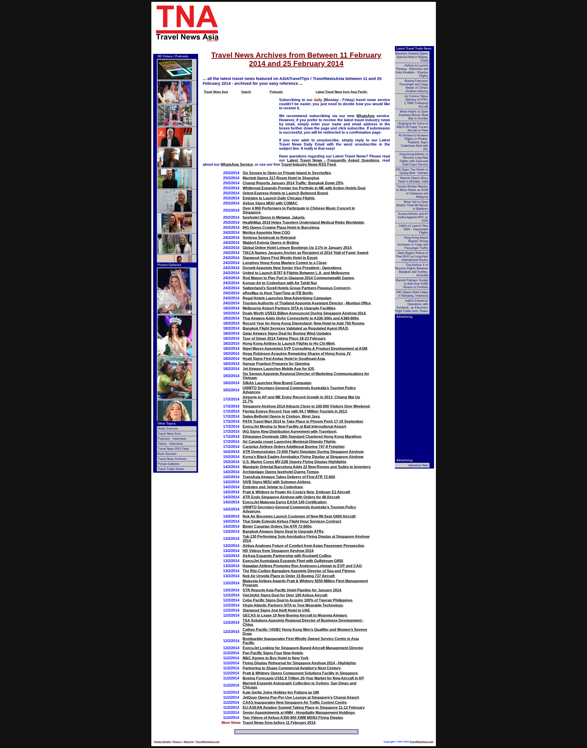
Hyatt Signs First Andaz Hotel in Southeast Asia (284, 359)
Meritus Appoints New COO (266, 233)
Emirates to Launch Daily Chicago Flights (279, 198)
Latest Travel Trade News (413, 48)
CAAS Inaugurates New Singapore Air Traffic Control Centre (295, 702)
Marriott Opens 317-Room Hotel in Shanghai (281, 178)
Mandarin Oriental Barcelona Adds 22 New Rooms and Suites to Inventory (306, 467)
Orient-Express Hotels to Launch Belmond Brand (285, 193)
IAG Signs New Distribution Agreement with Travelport (289, 431)
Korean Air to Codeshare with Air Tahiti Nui (280, 283)
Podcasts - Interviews (172, 438)
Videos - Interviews (170, 443)
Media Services (168, 428)
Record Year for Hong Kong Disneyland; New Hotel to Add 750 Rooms (303, 323)
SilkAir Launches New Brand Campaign (277, 383)
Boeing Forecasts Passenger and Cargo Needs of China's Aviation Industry (413, 86)
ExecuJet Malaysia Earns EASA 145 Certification (285, 502)
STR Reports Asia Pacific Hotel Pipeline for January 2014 (292, 590)
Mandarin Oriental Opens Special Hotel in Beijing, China (411, 57)
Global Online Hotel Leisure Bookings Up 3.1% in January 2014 (297, 248)
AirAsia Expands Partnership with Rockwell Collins (287, 556)
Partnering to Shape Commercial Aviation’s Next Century (292, 668)
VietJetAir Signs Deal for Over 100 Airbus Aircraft (285, 595)
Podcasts (276, 92)
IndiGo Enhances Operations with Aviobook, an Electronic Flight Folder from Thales (411, 306)
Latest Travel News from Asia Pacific (341, 92)
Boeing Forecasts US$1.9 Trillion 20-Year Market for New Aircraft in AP (303, 678)
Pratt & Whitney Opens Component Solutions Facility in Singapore (300, 673)
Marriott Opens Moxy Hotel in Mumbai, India (413, 179)
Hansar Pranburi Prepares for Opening (276, 364)
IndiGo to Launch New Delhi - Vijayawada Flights (413, 229)
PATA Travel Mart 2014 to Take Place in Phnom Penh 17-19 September (303, 421)
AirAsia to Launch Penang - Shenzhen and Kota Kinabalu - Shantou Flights (412, 70)
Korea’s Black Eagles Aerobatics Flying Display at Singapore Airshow (303, 457)
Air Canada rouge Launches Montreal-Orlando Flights (289, 442)
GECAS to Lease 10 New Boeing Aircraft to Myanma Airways (295, 615)
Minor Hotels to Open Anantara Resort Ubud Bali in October (413, 115)
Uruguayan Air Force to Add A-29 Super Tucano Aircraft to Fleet (412, 127)
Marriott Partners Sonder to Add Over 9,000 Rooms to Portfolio (412, 284)
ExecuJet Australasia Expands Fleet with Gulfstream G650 (293, 561)
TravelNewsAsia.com (207, 741)
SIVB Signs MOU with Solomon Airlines (276, 482)
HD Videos (165, 56)
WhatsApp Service (237, 164)
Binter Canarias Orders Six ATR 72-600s (277, 526)
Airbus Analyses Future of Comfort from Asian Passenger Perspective (303, 546)
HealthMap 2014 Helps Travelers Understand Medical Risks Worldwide (303, 222)
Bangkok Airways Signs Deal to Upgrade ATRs (283, 531)
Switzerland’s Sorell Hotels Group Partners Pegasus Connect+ (297, 288)
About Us (189, 741)
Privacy (177, 741)
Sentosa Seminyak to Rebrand (269, 238)
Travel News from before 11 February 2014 (279, 723)
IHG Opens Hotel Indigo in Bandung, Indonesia (412, 293)
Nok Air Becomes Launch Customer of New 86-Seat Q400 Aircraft (299, 516)
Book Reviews (167, 453)
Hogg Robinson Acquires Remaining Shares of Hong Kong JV (297, 354)
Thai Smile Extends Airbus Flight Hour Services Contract (292, 521)
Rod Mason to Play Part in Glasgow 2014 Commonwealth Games (298, 278)
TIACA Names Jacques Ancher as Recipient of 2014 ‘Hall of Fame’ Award (305, 253)
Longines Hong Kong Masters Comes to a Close (285, 263)
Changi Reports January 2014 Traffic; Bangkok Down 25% (293, 183)
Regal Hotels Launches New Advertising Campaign (287, 298)
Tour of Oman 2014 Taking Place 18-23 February (284, 338)
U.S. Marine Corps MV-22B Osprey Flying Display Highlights (294, 462)
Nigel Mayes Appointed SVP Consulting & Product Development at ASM (305, 349)
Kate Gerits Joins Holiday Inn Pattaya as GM (281, 692)
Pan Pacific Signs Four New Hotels (273, 653)
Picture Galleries (169, 265)
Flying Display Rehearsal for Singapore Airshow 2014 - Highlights (299, 663)
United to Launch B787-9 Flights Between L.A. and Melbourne (296, 273)
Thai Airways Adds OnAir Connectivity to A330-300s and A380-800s (301, 318)
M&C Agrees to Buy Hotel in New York (275, 658)
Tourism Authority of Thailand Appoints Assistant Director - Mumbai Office (307, 303)
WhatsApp (365, 116)
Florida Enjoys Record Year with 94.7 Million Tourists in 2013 (295, 411)
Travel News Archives (172, 459)
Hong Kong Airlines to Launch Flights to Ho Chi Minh (289, 343)
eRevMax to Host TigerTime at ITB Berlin (278, 293)
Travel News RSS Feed (173, 448)
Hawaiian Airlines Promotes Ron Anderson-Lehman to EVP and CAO (302, 566)
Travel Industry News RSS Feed (308, 164)
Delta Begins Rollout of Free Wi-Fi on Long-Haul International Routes (412, 256)
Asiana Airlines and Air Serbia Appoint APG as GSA (413, 217)
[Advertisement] (335, 23)
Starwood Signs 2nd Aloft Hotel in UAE (276, 610)
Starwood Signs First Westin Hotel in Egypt (280, 258)
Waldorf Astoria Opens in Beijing (271, 243)
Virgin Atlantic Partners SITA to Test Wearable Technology (293, 605)
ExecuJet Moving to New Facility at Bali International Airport (294, 426)
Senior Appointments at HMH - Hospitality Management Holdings (299, 713)
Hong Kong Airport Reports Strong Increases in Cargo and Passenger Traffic (412, 243)
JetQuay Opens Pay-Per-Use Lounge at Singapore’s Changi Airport (301, 697)
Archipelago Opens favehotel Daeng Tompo (281, 472)
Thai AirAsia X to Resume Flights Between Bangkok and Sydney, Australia (411, 270)
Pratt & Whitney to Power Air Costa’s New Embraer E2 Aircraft (296, 492)
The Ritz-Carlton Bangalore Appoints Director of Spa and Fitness (299, 571)
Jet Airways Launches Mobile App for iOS (278, 369)
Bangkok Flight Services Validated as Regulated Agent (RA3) (295, 328)
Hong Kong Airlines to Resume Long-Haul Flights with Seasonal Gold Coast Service (413, 159)
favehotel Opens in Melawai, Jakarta (274, 217)
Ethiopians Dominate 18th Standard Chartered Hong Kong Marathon (302, 437)
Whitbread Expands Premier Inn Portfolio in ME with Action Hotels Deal (304, 188)
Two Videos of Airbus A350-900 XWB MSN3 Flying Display (293, 718)
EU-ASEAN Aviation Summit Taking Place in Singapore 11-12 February (303, 707)
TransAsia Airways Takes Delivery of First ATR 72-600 (289, 477)
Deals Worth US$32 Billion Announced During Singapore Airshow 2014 (304, 313)
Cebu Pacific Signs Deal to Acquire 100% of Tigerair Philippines (297, 600)
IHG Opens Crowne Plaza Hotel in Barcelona (281, 227)
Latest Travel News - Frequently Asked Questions (333, 160)
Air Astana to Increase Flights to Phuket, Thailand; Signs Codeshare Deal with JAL (413, 142)
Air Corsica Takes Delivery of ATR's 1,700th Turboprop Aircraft (416, 101)
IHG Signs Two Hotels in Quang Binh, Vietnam (412, 171)
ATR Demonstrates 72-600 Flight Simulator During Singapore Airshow (303, 452)
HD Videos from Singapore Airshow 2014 (278, 551)
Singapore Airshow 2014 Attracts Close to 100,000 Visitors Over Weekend (306, 406)
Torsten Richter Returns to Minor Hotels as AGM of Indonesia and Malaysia (412, 192)
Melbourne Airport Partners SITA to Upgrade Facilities (289, 308)
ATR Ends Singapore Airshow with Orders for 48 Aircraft (291, 497)
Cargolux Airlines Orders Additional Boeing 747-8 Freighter (293, 447)
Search (246, 92)
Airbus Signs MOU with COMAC (270, 203)
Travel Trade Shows (171, 469)
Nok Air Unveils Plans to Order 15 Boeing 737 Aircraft (289, 576)
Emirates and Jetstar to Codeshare (273, 487)
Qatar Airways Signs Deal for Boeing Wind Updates (287, 333)
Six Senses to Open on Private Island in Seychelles (287, 173)
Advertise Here (418, 465)
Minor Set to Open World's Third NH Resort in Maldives (412, 205)
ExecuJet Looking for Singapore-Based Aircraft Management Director (303, 648)
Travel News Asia (216, 92)
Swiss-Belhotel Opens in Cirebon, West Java (281, 416)
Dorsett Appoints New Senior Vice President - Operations (292, 268)
